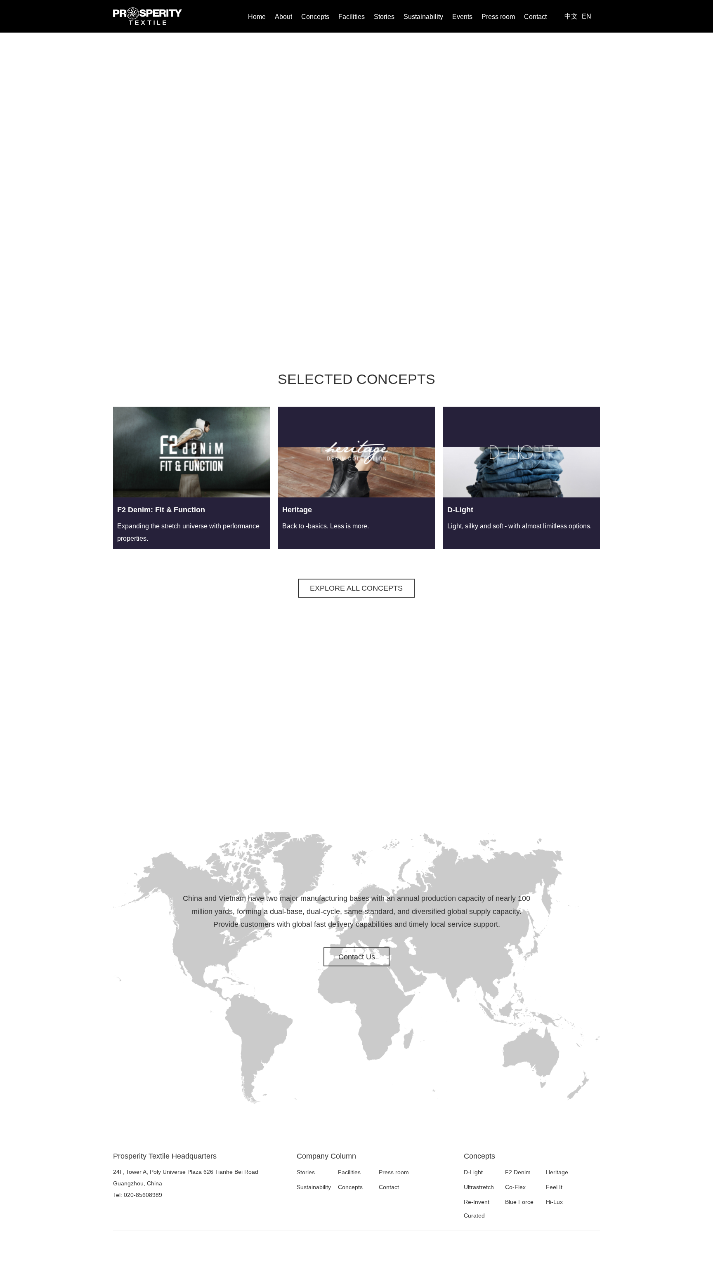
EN (586, 16)
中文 (571, 16)
